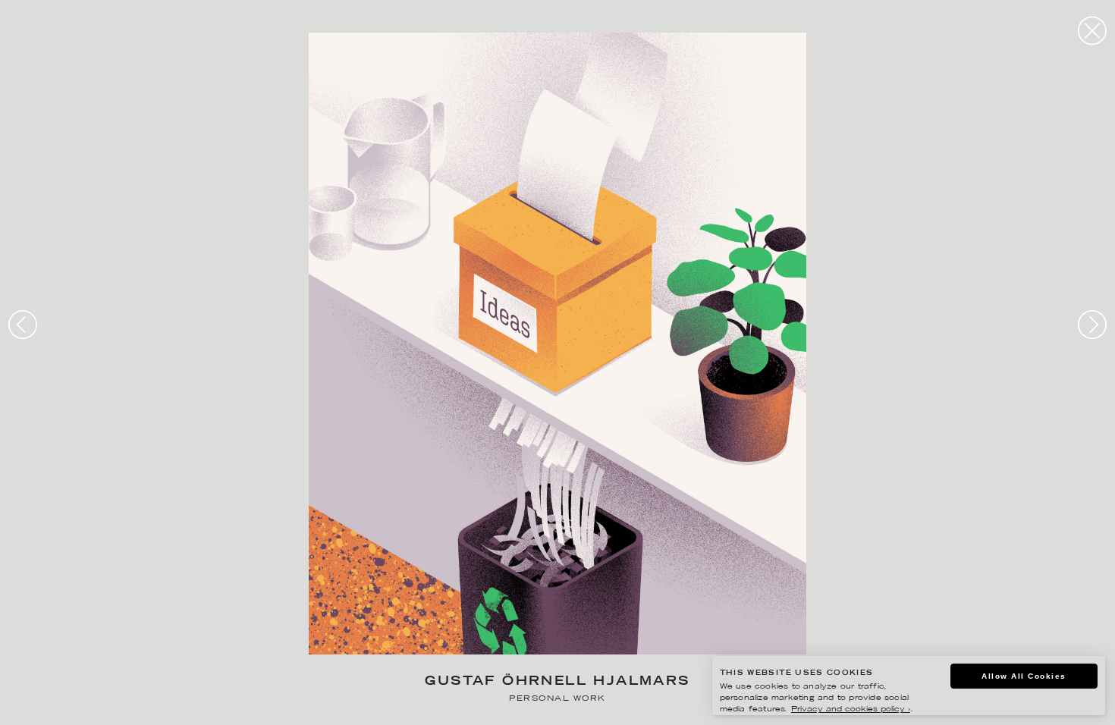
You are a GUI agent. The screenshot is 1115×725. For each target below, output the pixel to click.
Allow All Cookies (1024, 676)
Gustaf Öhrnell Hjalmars (557, 682)
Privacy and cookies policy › (850, 709)
